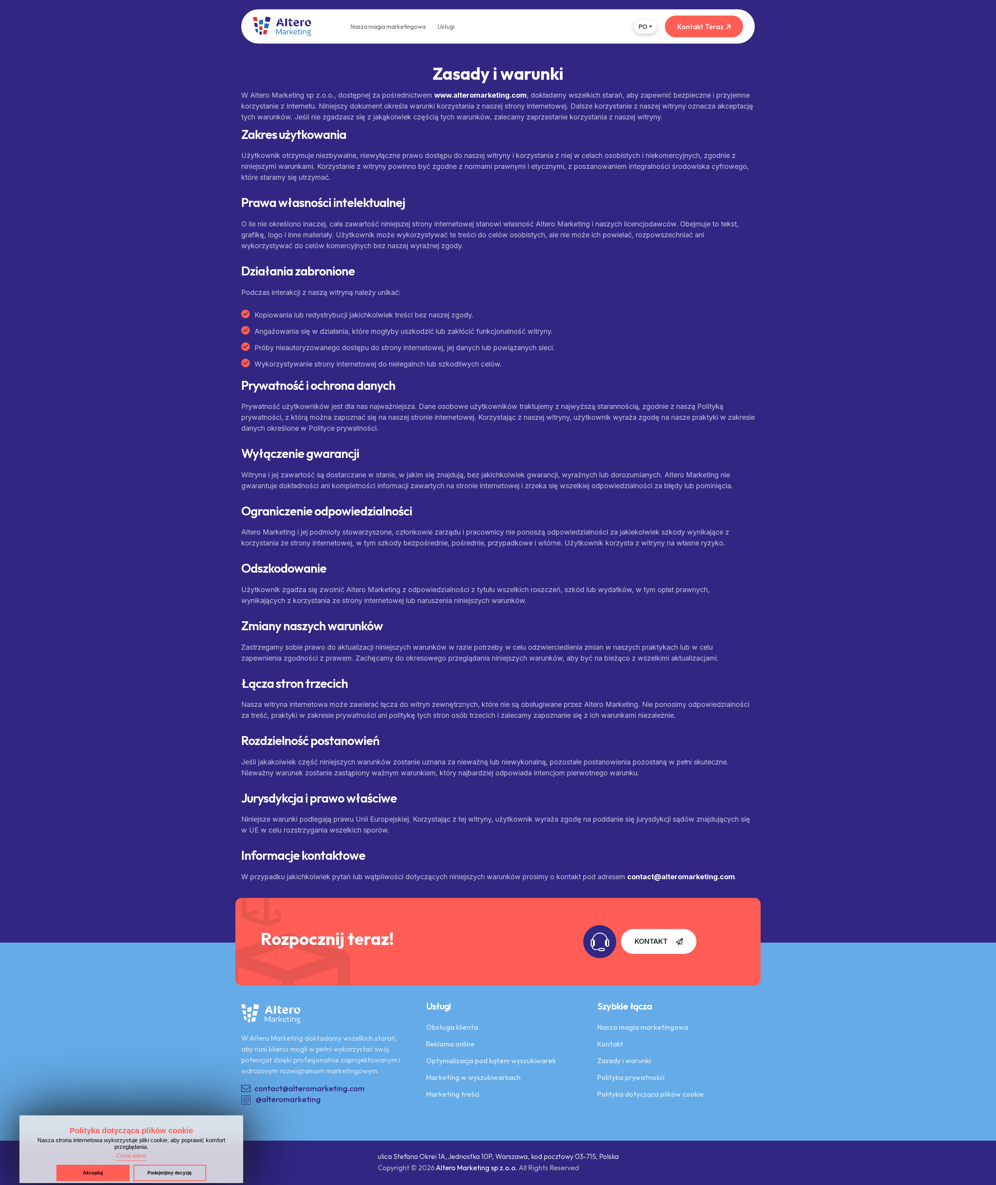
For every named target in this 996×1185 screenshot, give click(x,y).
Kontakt (610, 1044)
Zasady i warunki (624, 1060)
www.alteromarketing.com (480, 95)
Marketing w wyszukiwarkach (473, 1077)
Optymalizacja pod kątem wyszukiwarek (491, 1060)
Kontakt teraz (700, 26)
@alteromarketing (288, 1099)
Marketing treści (452, 1094)
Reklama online (450, 1044)
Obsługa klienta (452, 1027)
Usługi (445, 26)
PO (642, 26)
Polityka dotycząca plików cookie (650, 1094)
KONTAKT (651, 941)
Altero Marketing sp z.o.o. (476, 1167)
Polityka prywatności (631, 1077)
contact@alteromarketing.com (681, 877)
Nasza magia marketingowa (388, 26)
